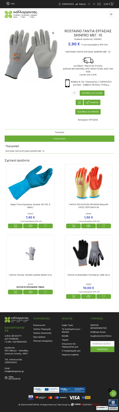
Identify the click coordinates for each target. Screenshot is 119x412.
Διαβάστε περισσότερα (15, 292)
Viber (13, 4)
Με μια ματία (30, 226)
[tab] (59, 132)
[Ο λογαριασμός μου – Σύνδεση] (94, 4)
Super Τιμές (67, 325)
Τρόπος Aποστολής (42, 333)
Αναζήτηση (102, 349)
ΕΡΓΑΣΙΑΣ (93, 120)
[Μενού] (111, 14)
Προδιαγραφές (59, 138)
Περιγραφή (59, 132)
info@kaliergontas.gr (14, 371)
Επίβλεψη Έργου (98, 332)
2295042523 (68, 4)
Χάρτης (82, 4)
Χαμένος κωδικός (70, 354)
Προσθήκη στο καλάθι (92, 93)
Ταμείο (65, 340)
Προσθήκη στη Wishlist (88, 112)
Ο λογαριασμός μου (71, 351)
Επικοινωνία (39, 325)
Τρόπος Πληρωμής (42, 329)
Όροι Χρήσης (39, 337)
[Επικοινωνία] (99, 4)
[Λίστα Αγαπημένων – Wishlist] (89, 4)
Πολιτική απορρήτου (43, 341)
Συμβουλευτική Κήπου (100, 336)
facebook (93, 102)
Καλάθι (65, 336)
